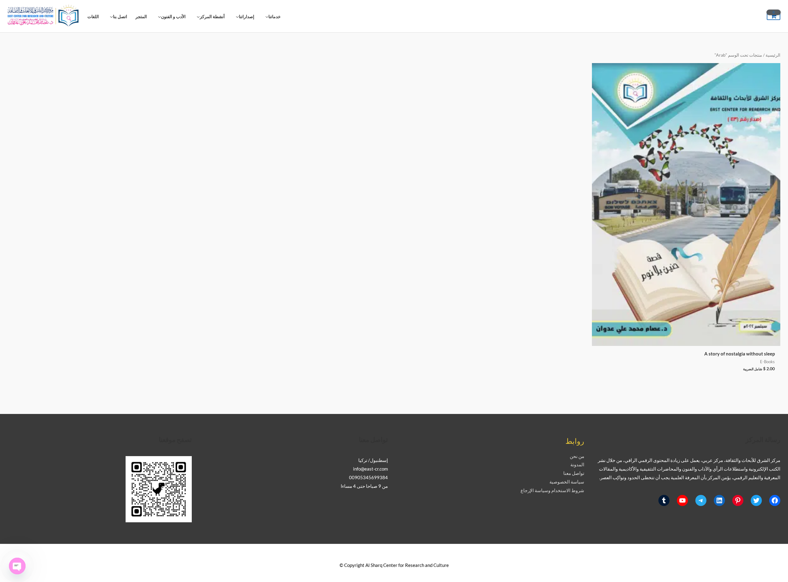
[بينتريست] (737, 500)
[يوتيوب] (682, 500)
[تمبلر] (663, 500)
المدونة (577, 464)
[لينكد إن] (719, 500)
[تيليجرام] (700, 500)
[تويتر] (756, 500)
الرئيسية (773, 55)
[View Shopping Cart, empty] (773, 16)
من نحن (577, 456)
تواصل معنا (573, 473)
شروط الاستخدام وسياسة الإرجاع (552, 490)
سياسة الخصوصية (566, 481)
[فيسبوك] (774, 500)
